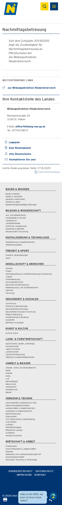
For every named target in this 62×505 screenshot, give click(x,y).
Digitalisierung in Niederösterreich (20, 242)
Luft (7, 378)
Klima (8, 376)
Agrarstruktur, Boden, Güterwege (20, 343)
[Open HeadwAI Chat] (53, 496)
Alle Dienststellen (20, 153)
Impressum (24, 474)
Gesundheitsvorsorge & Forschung (20, 312)
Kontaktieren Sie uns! (22, 159)
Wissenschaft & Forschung (17, 231)
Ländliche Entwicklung (15, 354)
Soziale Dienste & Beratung (17, 317)
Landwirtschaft (12, 352)
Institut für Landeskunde (16, 226)
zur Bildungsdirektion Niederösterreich (31, 87)
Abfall (8, 370)
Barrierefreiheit (21, 471)
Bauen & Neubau (13, 194)
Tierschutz (10, 293)
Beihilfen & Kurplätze (15, 322)
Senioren (9, 290)
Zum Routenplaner (20, 147)
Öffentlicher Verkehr (14, 430)
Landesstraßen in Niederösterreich (20, 408)
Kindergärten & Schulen (16, 218)
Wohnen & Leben (13, 202)
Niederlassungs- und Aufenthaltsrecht (22, 287)
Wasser (9, 392)
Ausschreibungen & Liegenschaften (21, 449)
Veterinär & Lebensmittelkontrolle (20, 357)
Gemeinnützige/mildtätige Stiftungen (21, 204)
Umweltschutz (12, 389)
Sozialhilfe (10, 320)
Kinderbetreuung (13, 279)
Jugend (9, 276)
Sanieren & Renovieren (15, 199)
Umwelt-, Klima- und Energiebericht (21, 367)
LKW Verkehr (11, 422)
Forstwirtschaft (12, 346)
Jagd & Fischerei (13, 349)
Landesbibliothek (13, 223)
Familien (9, 268)
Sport (8, 258)
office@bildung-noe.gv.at (30, 126)
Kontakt (40, 474)
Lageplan (14, 142)
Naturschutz (11, 384)
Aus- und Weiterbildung (16, 215)
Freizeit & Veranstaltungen (17, 255)
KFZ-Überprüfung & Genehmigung (20, 419)
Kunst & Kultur (12, 333)
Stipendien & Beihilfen (15, 229)
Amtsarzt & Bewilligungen (17, 306)
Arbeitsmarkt (11, 446)
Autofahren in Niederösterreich (19, 411)
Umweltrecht (11, 387)
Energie (9, 373)
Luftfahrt (9, 424)
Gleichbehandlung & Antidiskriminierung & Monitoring (29, 274)
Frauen (8, 271)
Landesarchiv (11, 220)
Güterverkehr (11, 416)
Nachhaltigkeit (12, 381)
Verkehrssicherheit (14, 435)
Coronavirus (11, 303)
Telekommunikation (14, 245)
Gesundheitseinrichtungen (17, 309)
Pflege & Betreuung (14, 314)
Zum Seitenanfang (49, 171)
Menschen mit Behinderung (17, 285)
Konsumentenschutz (14, 282)
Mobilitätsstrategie (13, 427)
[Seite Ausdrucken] (5, 500)
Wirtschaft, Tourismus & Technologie (21, 459)
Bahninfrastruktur (13, 414)
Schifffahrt (10, 433)
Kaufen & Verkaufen (14, 196)
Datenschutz (44, 471)
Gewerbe (9, 451)
